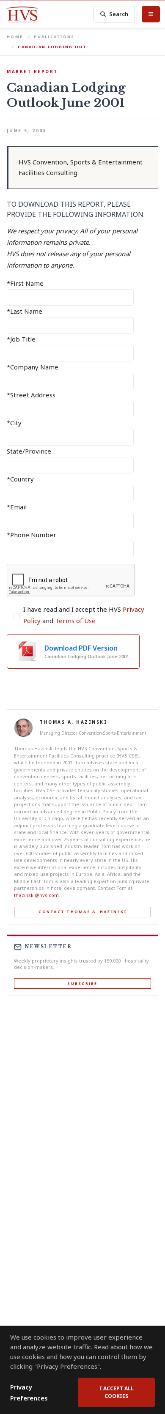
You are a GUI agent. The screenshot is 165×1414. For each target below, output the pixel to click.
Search (118, 14)
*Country (20, 479)
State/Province (29, 451)
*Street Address (31, 395)
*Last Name (24, 311)
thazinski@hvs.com (36, 895)
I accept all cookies (116, 1392)
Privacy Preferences (29, 1392)
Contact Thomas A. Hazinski (82, 911)
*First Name (25, 283)
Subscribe (82, 983)
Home (15, 36)
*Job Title (21, 339)
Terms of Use (75, 620)
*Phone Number (31, 535)
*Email (17, 507)
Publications (54, 36)
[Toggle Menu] (151, 14)
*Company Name (32, 367)
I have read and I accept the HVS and (83, 615)
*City (14, 422)
